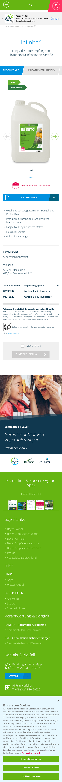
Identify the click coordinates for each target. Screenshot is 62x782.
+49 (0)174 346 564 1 (28, 668)
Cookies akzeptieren (31, 776)
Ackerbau (13, 599)
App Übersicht (32, 494)
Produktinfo (11, 70)
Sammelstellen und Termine (24, 630)
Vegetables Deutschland (22, 557)
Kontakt (13, 676)
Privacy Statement (31, 753)
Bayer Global (15, 529)
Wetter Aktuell (15, 584)
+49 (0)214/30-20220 (27, 689)
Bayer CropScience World (22, 534)
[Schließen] (2, 18)
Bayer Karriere (16, 538)
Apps (10, 580)
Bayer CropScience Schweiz (24, 548)
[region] (31, 739)
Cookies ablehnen (31, 767)
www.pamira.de (14, 333)
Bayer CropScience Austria (23, 543)
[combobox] (31, 197)
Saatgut (11, 603)
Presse (11, 553)
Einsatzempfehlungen (41, 70)
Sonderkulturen (16, 608)
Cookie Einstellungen (31, 759)
